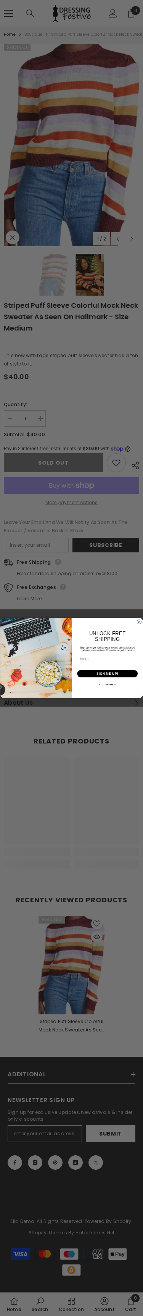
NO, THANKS (107, 684)
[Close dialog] (139, 622)
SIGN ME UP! (107, 673)
